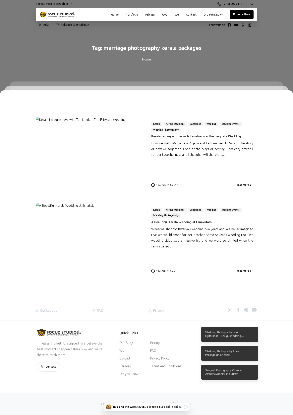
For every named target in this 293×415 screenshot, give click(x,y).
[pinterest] (243, 25)
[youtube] (236, 25)
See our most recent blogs (52, 3)
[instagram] (249, 25)
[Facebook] (229, 25)
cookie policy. (173, 406)
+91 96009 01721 (233, 3)
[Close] (186, 407)
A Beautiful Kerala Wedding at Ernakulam (181, 222)
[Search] (252, 4)
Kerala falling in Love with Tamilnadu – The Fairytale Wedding (196, 136)
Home (146, 59)
